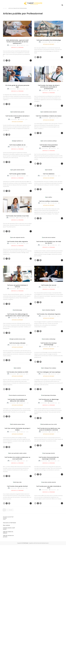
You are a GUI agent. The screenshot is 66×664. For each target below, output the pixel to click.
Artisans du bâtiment (48, 44)
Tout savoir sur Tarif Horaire (9, 522)
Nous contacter (6, 525)
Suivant (10, 510)
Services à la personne (17, 47)
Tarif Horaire (25, 543)
